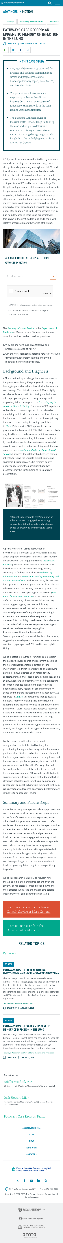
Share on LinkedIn (28, 50)
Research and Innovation (25, 1003)
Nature (18, 696)
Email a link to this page (6, 50)
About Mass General (31, 1128)
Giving (31, 1134)
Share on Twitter (13, 50)
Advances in (18, 11)
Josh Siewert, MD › (16, 1097)
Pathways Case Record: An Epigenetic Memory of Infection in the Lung (26, 1027)
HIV (4, 1003)
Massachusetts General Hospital (13, 2)
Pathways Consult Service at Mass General (28, 909)
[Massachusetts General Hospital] (31, 1169)
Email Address (15, 276)
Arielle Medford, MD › (19, 1082)
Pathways (10, 21)
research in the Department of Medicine (25, 928)
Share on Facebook (20, 50)
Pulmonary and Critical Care (31, 21)
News (31, 1141)
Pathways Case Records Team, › (26, 1116)
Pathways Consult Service (20, 328)
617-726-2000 (52, 1189)
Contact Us (31, 1154)
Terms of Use (31, 1147)
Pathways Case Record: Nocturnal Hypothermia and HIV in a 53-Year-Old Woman (31, 971)
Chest (8, 426)
